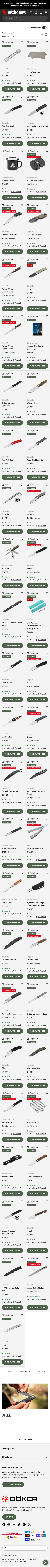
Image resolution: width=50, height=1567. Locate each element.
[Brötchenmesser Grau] (37, 997)
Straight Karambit (10, 791)
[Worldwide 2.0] (37, 1051)
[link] (9, 1371)
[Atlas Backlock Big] (37, 443)
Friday (30, 568)
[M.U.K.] (37, 1214)
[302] (12, 1051)
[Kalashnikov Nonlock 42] (37, 109)
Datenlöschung (22, 1559)
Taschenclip (7, 1176)
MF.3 (29, 682)
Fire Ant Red (7, 460)
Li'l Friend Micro (34, 235)
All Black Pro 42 (9, 959)
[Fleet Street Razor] (37, 831)
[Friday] (37, 551)
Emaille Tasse (8, 180)
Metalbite (6, 72)
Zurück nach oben (25, 1439)
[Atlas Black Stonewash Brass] (12, 606)
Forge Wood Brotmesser (7, 347)
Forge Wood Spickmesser (8, 290)
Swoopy (30, 514)
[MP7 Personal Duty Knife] (12, 1271)
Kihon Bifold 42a (9, 848)
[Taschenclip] (12, 1160)
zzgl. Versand (16, 83)
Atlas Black (7, 682)
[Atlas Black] (12, 665)
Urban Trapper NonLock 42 (8, 1232)
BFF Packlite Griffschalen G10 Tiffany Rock (34, 626)
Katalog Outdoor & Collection (35, 347)
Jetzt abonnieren (13, 1484)
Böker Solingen (12, 1555)
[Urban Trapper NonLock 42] (12, 1214)
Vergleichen (36, 27)
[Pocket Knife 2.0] (12, 218)
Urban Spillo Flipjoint (36, 1288)
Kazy (29, 289)
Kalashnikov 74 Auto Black (36, 792)
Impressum (23, 1561)
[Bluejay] (37, 720)
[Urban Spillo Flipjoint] (37, 1271)
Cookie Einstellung (8, 1559)
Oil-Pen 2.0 (7, 737)
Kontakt (9, 1517)
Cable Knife (7, 902)
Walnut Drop (32, 403)
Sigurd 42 (6, 514)
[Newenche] (12, 1105)
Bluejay (30, 737)
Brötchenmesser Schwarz (9, 404)
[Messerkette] (37, 1105)
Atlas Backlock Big (35, 460)
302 (3, 1068)
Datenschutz (33, 1559)
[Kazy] (37, 272)
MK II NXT (6, 568)
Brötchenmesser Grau (37, 1014)
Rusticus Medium (35, 1177)
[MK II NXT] (12, 551)
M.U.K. (29, 1231)
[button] (41, 12)
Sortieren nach (8, 33)
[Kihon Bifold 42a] (12, 831)
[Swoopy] (37, 497)
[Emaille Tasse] (12, 163)
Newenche (7, 1122)
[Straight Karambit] (12, 774)
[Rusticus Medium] (37, 1160)
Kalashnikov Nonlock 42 (37, 126)
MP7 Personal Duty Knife (10, 1289)
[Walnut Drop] (37, 386)
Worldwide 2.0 (33, 1068)
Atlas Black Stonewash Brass (12, 624)
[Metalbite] (12, 55)
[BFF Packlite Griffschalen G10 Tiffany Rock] (37, 606)
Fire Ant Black (8, 126)
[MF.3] (37, 666)
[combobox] (25, 18)
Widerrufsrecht (7, 1561)
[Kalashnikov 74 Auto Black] (37, 774)
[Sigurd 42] (12, 497)
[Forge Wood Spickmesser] (12, 272)
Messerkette (33, 1122)
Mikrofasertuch (34, 72)
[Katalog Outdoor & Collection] (37, 329)
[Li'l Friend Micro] (37, 218)
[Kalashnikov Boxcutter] (12, 997)
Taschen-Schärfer (35, 180)
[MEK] (12, 1328)
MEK (4, 1345)
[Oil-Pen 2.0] (12, 720)
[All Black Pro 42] (12, 942)
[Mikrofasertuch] (37, 55)
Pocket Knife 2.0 (9, 234)
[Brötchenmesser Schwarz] (12, 386)
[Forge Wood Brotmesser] (12, 329)
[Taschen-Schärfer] (37, 163)
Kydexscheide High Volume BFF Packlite (36, 904)
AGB (16, 1561)
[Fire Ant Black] (12, 109)
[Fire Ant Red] (12, 443)
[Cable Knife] (12, 885)
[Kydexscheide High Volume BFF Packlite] (37, 886)
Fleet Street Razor (35, 848)
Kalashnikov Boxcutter (12, 1014)
